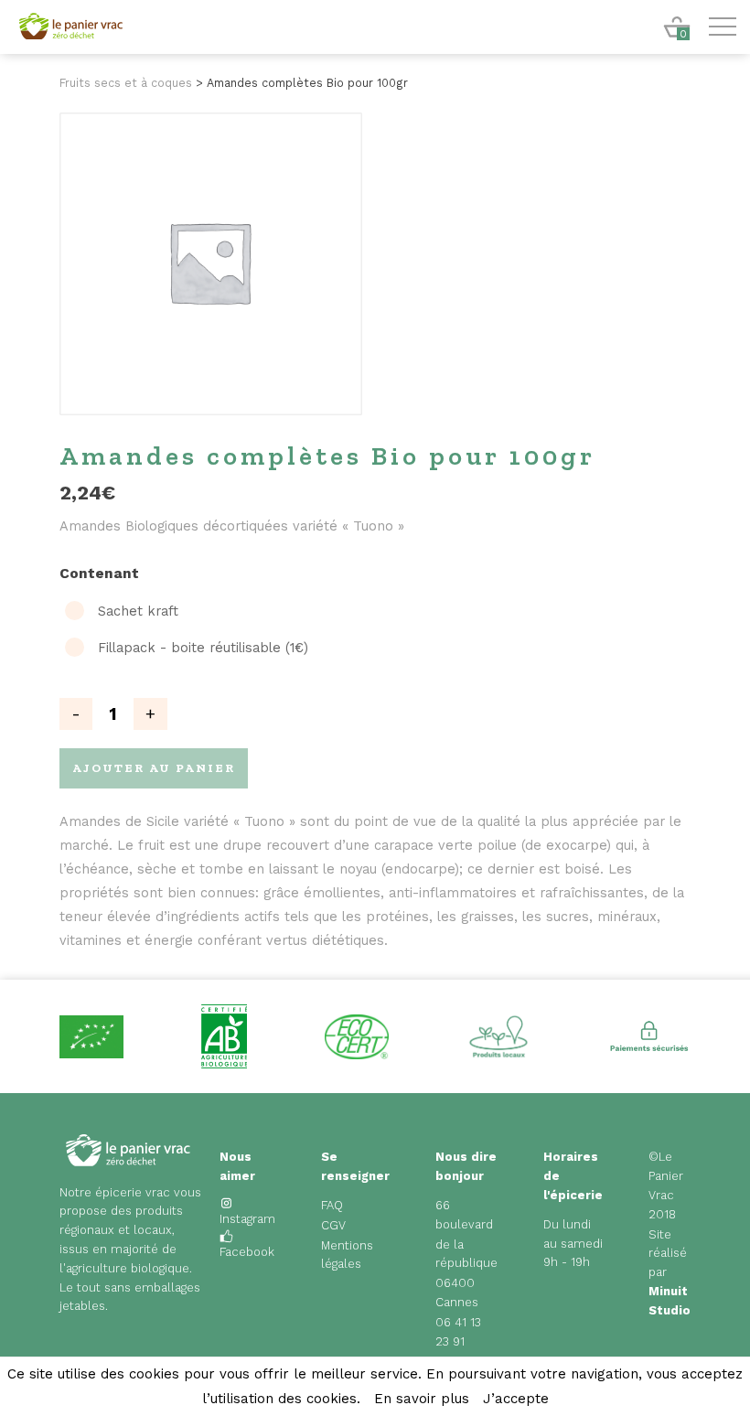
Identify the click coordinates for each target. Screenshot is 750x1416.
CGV (333, 1225)
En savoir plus (421, 1398)
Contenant (99, 573)
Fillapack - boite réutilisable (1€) (203, 648)
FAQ (332, 1205)
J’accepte (516, 1398)
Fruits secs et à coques (125, 83)
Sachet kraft (138, 611)
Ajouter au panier (153, 767)
